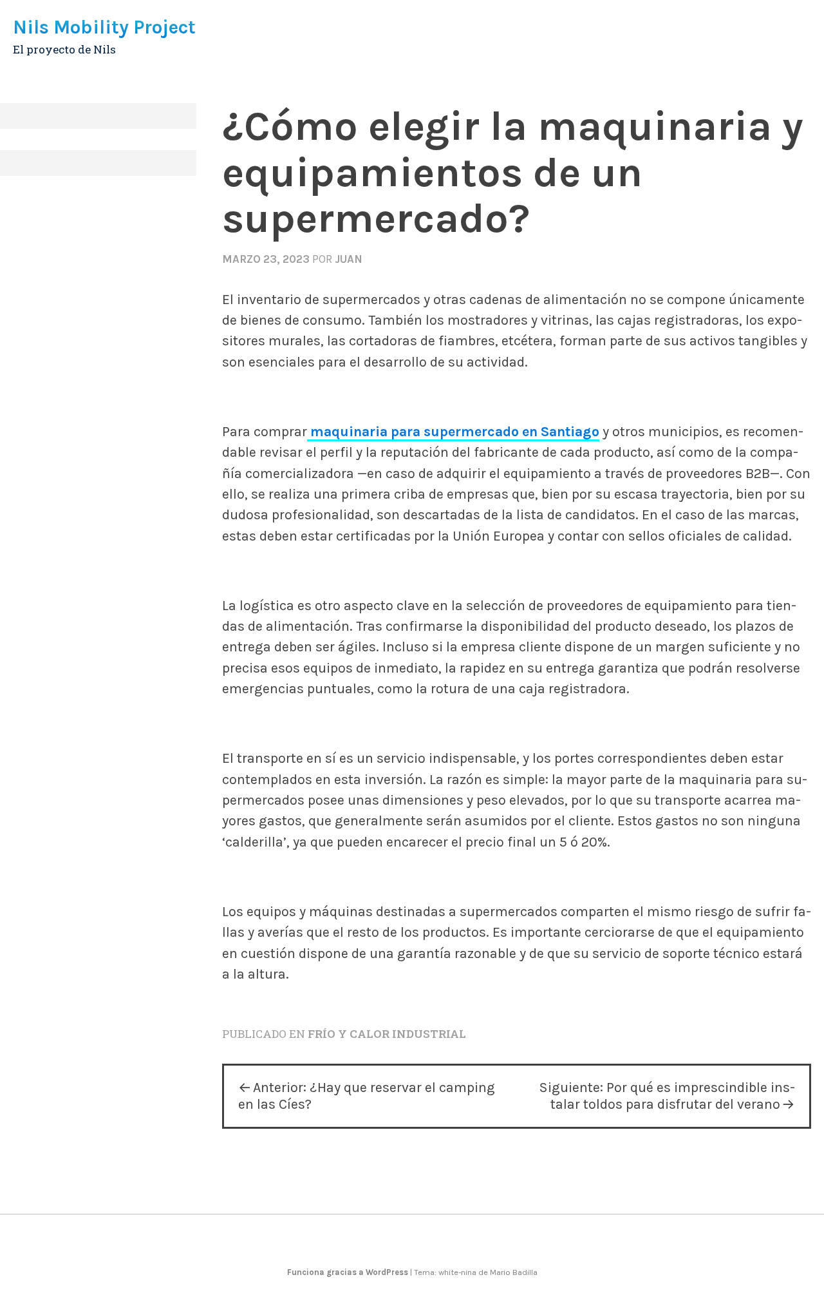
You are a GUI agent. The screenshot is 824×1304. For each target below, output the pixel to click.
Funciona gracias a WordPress (348, 1272)
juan (348, 259)
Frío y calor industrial (387, 1033)
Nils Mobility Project (104, 27)
